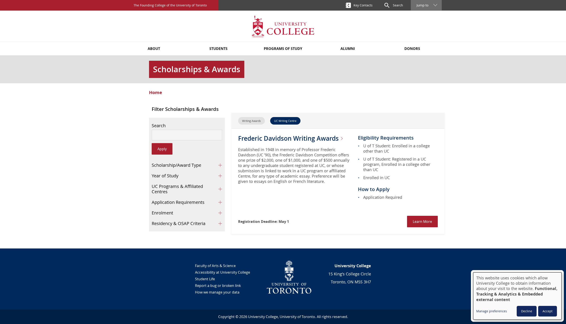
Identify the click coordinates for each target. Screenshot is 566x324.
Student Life (205, 279)
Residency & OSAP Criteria (178, 223)
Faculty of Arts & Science (215, 265)
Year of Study (165, 176)
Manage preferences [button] (491, 311)
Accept (548, 311)
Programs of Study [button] (283, 48)
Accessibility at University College (222, 272)
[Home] (283, 26)
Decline (526, 311)
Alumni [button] (347, 48)
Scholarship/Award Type (176, 165)
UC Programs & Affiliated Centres (177, 189)
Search (159, 125)
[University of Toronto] (289, 277)
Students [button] (218, 48)
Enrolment (162, 213)
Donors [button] (412, 48)
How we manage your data (217, 292)
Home (155, 92)
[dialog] (517, 296)
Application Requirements (178, 202)
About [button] (154, 48)
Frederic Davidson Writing (289, 138)
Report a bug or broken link (218, 285)
